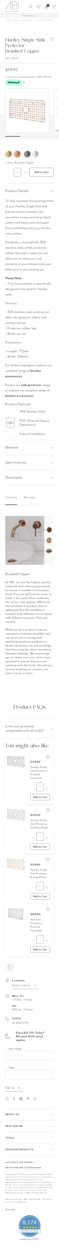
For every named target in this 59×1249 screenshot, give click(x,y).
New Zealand (26, 1162)
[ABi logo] (9, 967)
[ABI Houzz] (36, 1099)
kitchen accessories (19, 396)
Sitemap (10, 1209)
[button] (31, 7)
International (33, 1168)
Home (7, 20)
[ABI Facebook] (15, 1099)
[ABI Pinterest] (29, 1099)
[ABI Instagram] (22, 1099)
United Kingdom (14, 1168)
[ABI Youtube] (8, 1099)
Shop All (16, 20)
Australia (10, 1162)
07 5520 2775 (20, 1023)
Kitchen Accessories (44, 20)
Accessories (27, 20)
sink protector (31, 385)
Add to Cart (42, 172)
